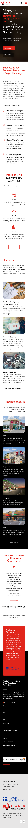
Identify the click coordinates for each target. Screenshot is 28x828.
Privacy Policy (7, 817)
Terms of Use (19, 815)
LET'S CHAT (13, 247)
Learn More (8, 48)
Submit (6, 766)
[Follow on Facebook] (21, 821)
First (4, 712)
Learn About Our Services (12, 105)
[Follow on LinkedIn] (24, 821)
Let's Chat (8, 54)
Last (4, 719)
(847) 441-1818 (7, 789)
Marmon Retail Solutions (13, 639)
